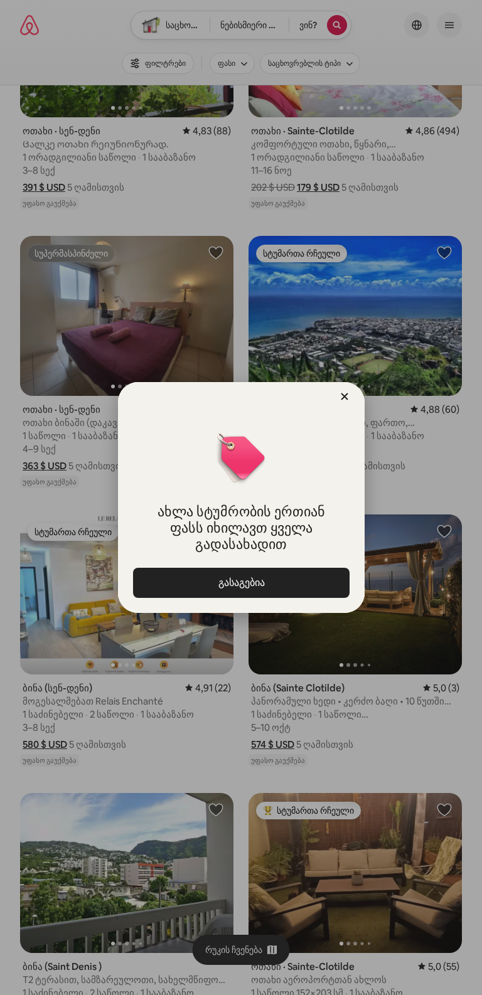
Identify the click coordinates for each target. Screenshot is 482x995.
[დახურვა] (345, 396)
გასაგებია (241, 582)
